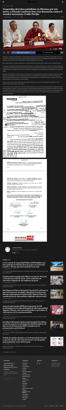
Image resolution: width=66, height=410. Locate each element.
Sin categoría (25, 394)
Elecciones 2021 (26, 374)
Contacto (24, 368)
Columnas (24, 364)
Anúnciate (52, 405)
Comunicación (25, 366)
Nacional (24, 384)
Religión (24, 389)
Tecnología (25, 396)
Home (4, 5)
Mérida (24, 381)
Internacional (25, 379)
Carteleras (24, 363)
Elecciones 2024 (26, 376)
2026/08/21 (14, 268)
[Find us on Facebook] (37, 363)
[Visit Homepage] (33, 2)
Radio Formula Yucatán (27, 388)
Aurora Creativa (22, 405)
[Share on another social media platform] (61, 52)
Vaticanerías (25, 397)
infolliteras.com (9, 405)
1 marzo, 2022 (16, 17)
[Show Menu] (3, 2)
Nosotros (46, 405)
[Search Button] (62, 2)
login (7, 352)
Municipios (24, 383)
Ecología (24, 373)
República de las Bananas (26, 392)
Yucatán (7, 5)
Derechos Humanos (26, 371)
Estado (11, 5)
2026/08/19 (14, 330)
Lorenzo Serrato (7, 17)
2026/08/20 (14, 298)
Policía (23, 386)
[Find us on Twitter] (39, 363)
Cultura (24, 369)
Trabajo (56, 405)
